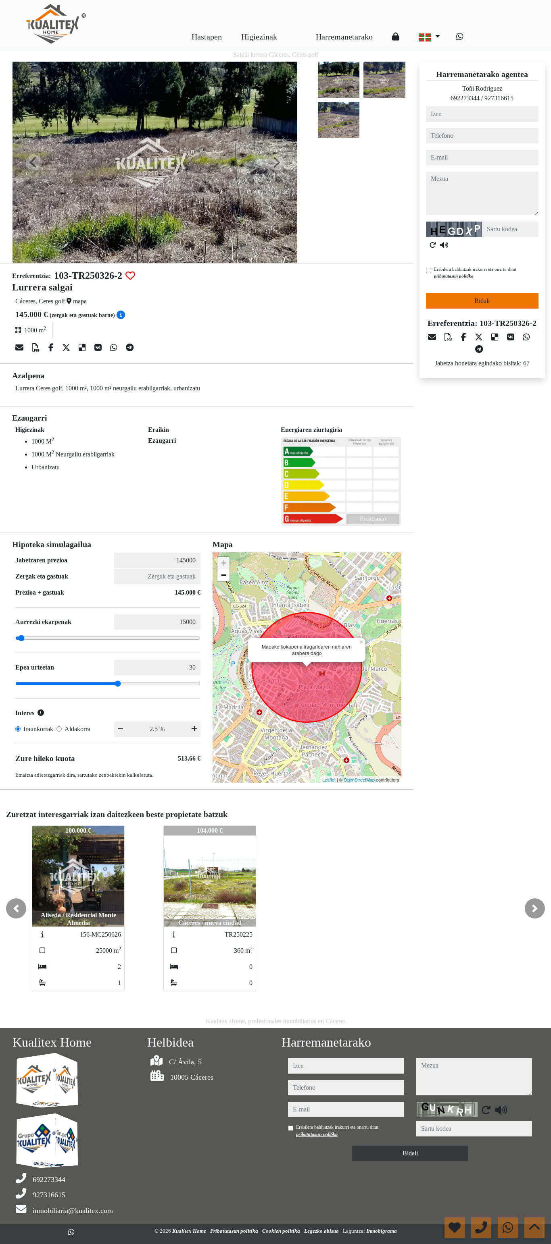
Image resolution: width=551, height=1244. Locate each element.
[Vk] (99, 347)
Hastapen (207, 36)
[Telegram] (130, 347)
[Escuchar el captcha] (444, 245)
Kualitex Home (189, 1231)
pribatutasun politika (454, 276)
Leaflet (329, 779)
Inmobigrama (381, 1231)
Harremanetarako (344, 36)
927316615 (498, 98)
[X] (67, 347)
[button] (16, 908)
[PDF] (37, 347)
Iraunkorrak (38, 729)
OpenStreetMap (359, 779)
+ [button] (223, 563)
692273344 (465, 98)
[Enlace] (296, 30)
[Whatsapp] (459, 36)
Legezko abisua (322, 1231)
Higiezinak (259, 36)
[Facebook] (52, 347)
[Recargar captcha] (432, 245)
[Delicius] (83, 347)
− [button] (223, 575)
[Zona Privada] (396, 36)
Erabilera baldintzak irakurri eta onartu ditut (475, 272)
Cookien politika (281, 1231)
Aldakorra (77, 729)
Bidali (482, 300)
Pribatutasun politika (234, 1231)
